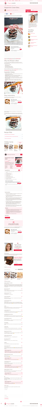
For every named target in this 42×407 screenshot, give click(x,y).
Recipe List (8, 5)
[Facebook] (33, 403)
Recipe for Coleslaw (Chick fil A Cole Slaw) (34, 46)
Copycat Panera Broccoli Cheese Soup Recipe (34, 39)
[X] (34, 403)
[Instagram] (30, 403)
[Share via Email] (22, 269)
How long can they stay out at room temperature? (9, 134)
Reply (21, 296)
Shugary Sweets (13, 3)
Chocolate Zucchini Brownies (34, 36)
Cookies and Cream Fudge (11, 149)
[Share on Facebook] (18, 269)
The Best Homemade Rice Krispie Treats (33, 42)
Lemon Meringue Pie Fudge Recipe (15, 150)
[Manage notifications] (1, 403)
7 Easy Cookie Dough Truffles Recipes (6, 150)
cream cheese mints (6, 70)
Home (5, 0)
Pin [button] (18, 164)
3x (21, 170)
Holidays (13, 0)
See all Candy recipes (20, 142)
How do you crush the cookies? (8, 138)
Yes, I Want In (18, 264)
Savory (10, 0)
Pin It (21, 154)
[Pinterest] (35, 403)
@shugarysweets (12, 224)
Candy (10, 5)
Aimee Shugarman (7, 161)
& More (19, 0)
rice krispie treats (17, 247)
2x (20, 170)
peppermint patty (16, 69)
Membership (16, 0)
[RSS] (37, 403)
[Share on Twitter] (21, 269)
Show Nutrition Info (7, 217)
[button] (5, 160)
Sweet (7, 0)
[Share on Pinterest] (19, 269)
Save (16, 164)
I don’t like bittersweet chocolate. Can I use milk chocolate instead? (11, 136)
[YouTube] (31, 403)
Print (21, 164)
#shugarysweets (17, 224)
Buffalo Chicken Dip (33, 33)
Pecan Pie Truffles (20, 149)
